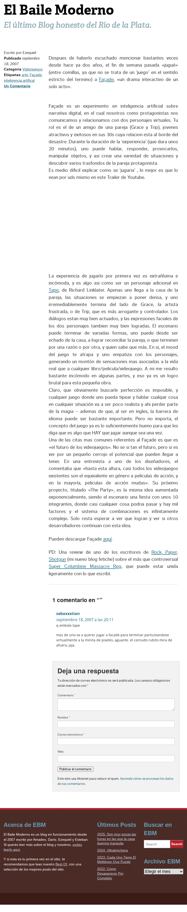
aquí (107, 539)
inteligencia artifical (19, 80)
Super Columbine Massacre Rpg (85, 566)
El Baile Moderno (59, 10)
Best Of (61, 864)
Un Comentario (17, 86)
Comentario (66, 695)
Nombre (63, 717)
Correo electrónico (71, 734)
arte (25, 75)
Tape (54, 290)
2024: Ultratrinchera (112, 850)
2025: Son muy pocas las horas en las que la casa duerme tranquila (116, 838)
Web (60, 751)
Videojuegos (32, 69)
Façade (36, 75)
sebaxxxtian (68, 613)
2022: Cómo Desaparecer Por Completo (110, 873)
